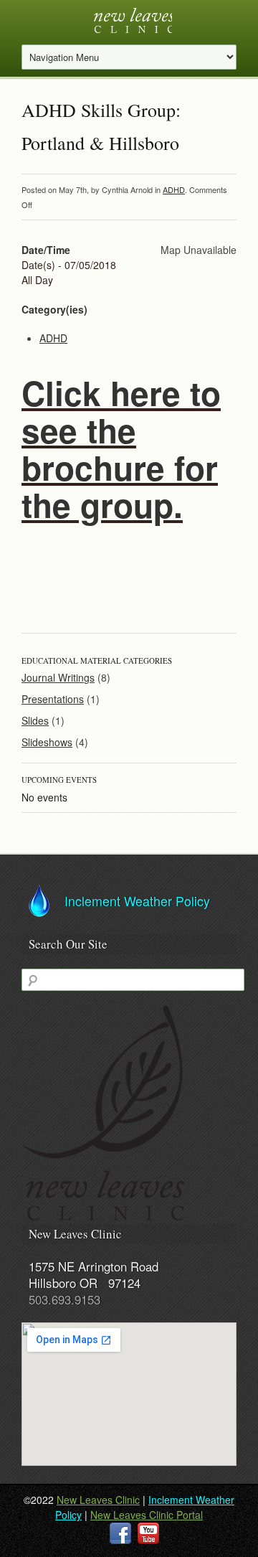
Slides (35, 720)
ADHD (174, 189)
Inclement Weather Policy (137, 900)
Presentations (53, 699)
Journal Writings (58, 677)
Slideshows (47, 742)
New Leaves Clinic (98, 1499)
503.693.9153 (64, 1299)
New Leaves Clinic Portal (146, 1514)
